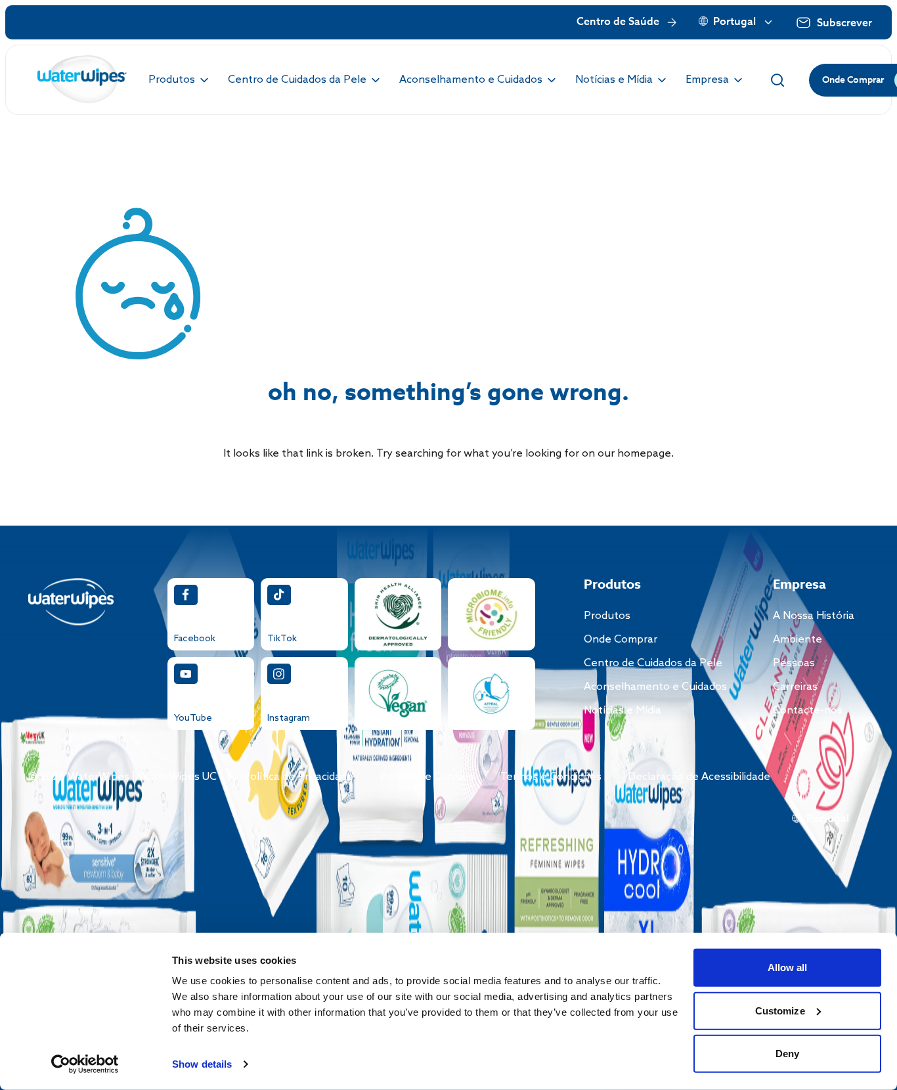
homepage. (645, 453)
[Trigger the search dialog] (777, 80)
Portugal (734, 22)
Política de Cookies (427, 777)
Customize (780, 1010)
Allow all (788, 967)
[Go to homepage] (82, 79)
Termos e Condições (551, 777)
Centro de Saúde (618, 22)
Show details (202, 1064)
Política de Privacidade (298, 777)
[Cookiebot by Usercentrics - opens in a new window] (85, 1064)
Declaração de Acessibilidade (699, 777)
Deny (787, 1053)
